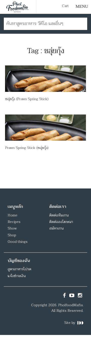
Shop (12, 235)
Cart (65, 6)
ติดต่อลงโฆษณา (61, 222)
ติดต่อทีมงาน (59, 215)
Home (12, 215)
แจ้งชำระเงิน (17, 276)
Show (12, 228)
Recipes (14, 222)
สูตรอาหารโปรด (19, 269)
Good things (18, 242)
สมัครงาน (56, 228)
